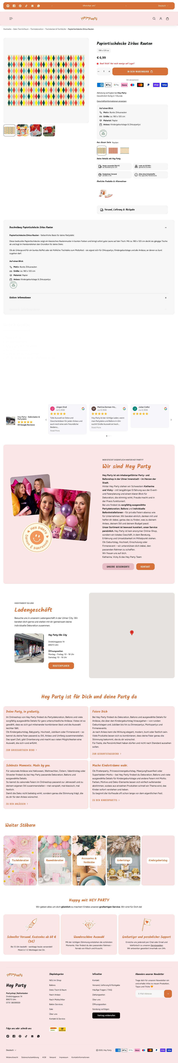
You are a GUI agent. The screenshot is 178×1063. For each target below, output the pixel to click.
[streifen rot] (113, 150)
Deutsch (10, 1050)
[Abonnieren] (168, 994)
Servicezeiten (157, 945)
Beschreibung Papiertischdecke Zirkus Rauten (31, 227)
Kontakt (145, 566)
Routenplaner (61, 665)
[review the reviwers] (83, 408)
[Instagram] (8, 6)
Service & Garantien (16, 325)
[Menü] (10, 19)
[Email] (32, 6)
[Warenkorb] (167, 19)
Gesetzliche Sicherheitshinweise (24, 309)
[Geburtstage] (123, 861)
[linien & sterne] (124, 150)
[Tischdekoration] (20, 861)
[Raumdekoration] (54, 861)
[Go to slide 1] (106, 435)
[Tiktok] (26, 6)
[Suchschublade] (154, 19)
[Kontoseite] (160, 19)
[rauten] (102, 150)
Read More (55, 431)
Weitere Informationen (20, 297)
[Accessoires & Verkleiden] (89, 861)
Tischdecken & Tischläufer (55, 29)
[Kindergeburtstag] (158, 861)
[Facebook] (14, 6)
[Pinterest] (20, 6)
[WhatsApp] (38, 6)
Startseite (7, 29)
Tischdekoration (36, 29)
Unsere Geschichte (118, 566)
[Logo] (89, 18)
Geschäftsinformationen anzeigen (112, 101)
